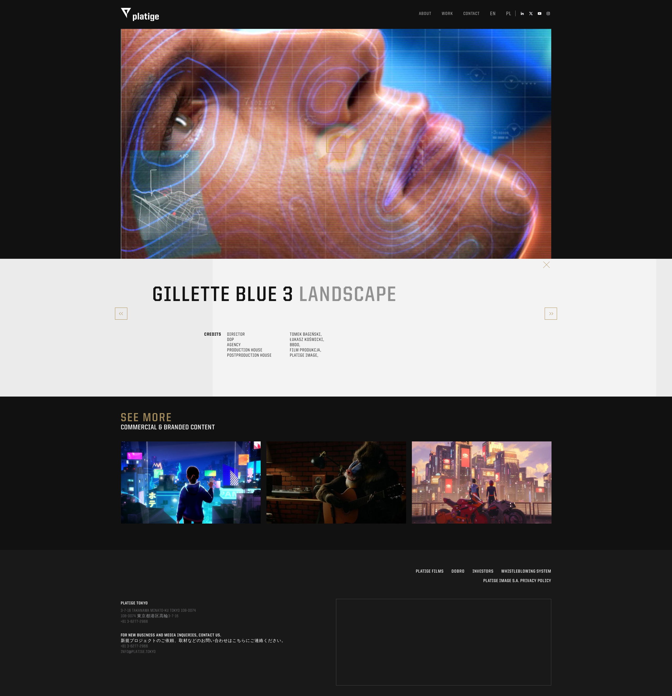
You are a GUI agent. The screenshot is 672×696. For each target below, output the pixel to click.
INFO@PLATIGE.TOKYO (138, 652)
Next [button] (551, 483)
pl (508, 14)
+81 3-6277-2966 (134, 622)
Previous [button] (121, 483)
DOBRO (458, 571)
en (493, 14)
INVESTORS (483, 571)
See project (191, 494)
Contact (471, 14)
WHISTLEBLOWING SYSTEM (526, 571)
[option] (191, 482)
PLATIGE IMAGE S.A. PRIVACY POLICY (517, 581)
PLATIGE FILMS (430, 571)
